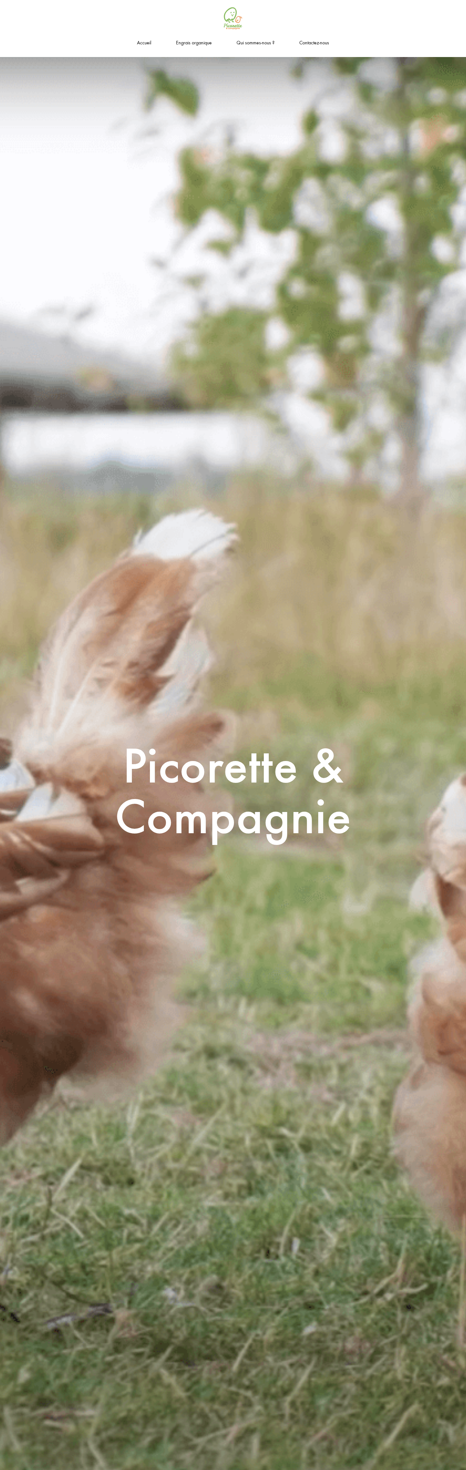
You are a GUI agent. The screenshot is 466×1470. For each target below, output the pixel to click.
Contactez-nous (314, 43)
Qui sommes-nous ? (255, 43)
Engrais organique (194, 43)
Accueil (144, 43)
